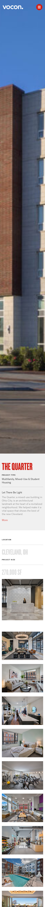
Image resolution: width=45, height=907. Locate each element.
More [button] (5, 520)
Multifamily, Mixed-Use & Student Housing (21, 480)
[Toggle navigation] (39, 7)
